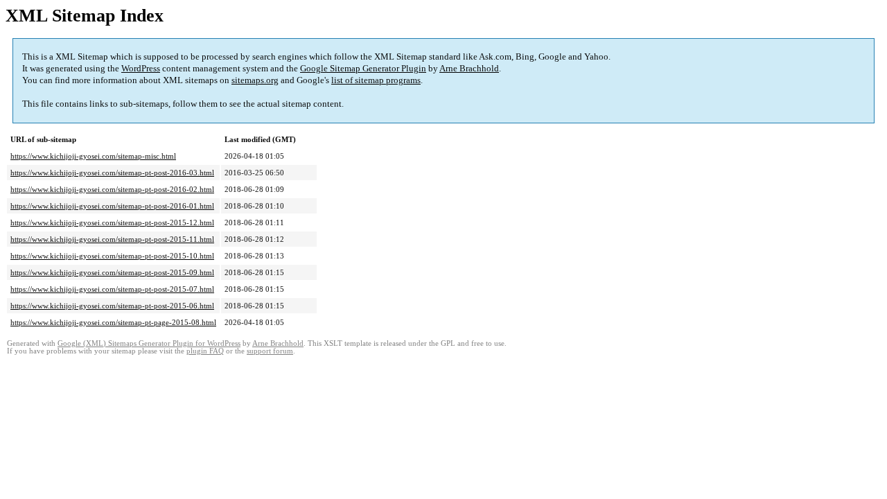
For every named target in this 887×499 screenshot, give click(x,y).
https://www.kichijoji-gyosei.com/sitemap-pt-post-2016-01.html (112, 206)
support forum (270, 351)
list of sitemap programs (376, 80)
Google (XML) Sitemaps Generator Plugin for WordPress (149, 343)
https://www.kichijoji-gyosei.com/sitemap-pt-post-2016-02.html (112, 189)
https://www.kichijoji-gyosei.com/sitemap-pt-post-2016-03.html (112, 172)
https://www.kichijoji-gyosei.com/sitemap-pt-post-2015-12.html (112, 222)
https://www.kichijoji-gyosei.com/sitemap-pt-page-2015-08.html (113, 322)
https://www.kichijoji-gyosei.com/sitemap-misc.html (93, 156)
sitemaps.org (255, 80)
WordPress (140, 68)
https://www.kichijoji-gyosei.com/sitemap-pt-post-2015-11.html (112, 239)
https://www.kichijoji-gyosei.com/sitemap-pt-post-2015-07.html (112, 289)
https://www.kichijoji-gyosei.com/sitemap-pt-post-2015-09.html (112, 272)
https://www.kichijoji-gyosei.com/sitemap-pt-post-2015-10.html (112, 256)
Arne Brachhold (469, 68)
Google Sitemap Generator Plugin (363, 68)
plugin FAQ (205, 351)
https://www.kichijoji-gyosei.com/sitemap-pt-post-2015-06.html (112, 305)
